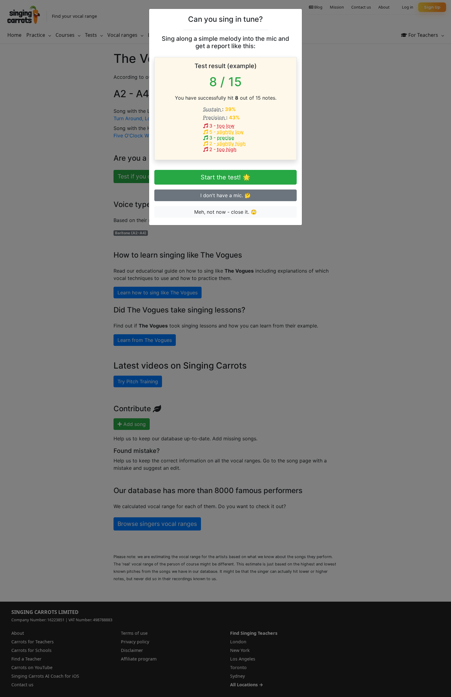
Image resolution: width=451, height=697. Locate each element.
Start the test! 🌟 (225, 177)
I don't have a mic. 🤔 (225, 195)
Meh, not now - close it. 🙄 (225, 212)
